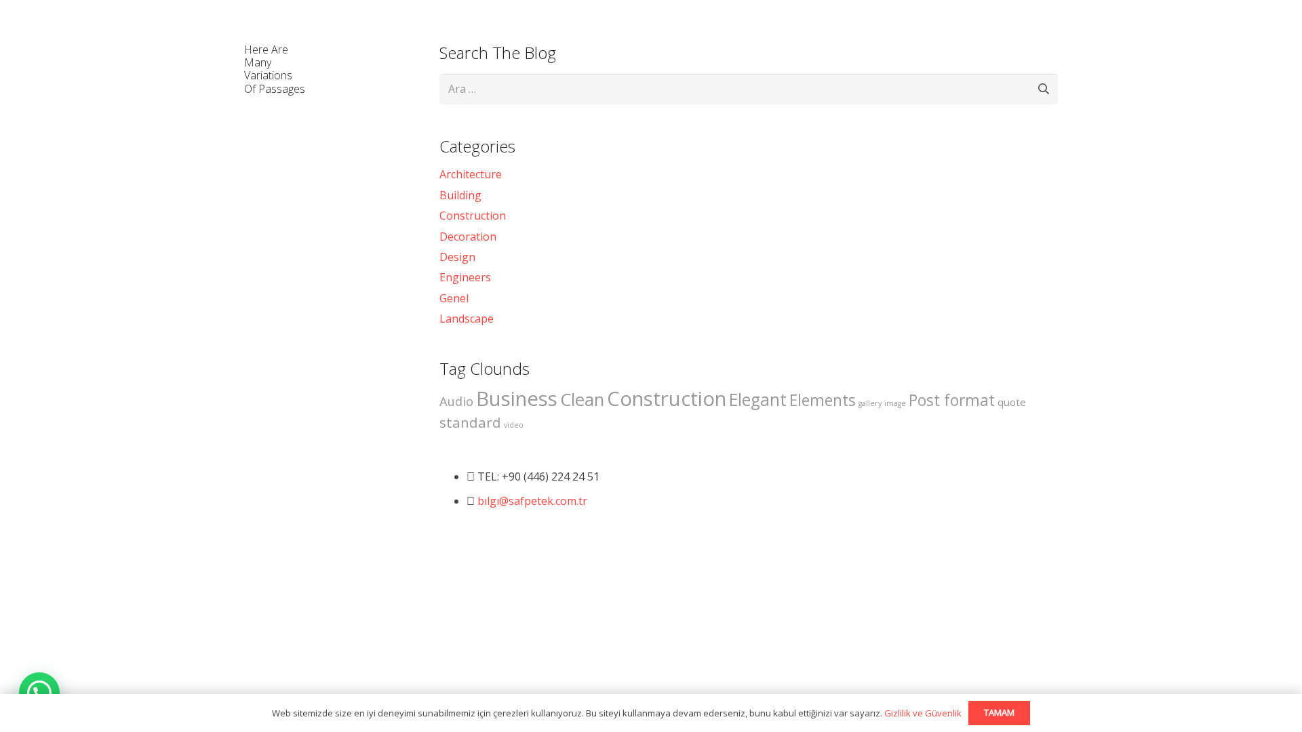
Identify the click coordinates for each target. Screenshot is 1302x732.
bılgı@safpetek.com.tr (532, 500)
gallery (870, 403)
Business (516, 398)
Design (457, 256)
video (514, 425)
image (895, 403)
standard (470, 422)
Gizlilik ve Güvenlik (923, 713)
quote (1012, 402)
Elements (822, 400)
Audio (456, 401)
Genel (454, 298)
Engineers (465, 277)
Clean (582, 399)
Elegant (758, 399)
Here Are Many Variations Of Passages (274, 69)
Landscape (466, 318)
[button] (39, 692)
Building (460, 195)
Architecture (470, 174)
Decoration (467, 236)
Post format (952, 400)
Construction (472, 215)
